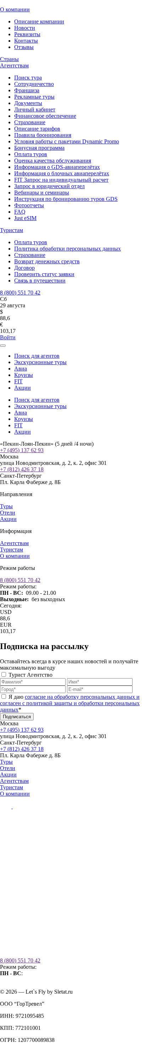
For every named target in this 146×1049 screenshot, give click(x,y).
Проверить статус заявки (44, 274)
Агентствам (14, 65)
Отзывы (24, 47)
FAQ (20, 212)
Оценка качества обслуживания (52, 161)
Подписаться (17, 716)
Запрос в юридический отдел (49, 186)
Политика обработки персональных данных (67, 249)
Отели (7, 513)
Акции (22, 388)
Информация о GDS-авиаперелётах (57, 167)
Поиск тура (28, 78)
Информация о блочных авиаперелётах (61, 173)
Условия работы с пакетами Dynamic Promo (66, 141)
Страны (9, 59)
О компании (15, 9)
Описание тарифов (37, 129)
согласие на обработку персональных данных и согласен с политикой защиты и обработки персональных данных (70, 703)
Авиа (20, 369)
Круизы (23, 375)
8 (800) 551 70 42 (20, 293)
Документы (28, 103)
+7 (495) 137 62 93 (22, 450)
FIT (18, 381)
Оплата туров (30, 154)
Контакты (26, 41)
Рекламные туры (34, 97)
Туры (6, 506)
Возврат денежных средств (47, 261)
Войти (8, 337)
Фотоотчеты (29, 205)
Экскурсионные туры (40, 362)
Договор (24, 268)
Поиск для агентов (37, 356)
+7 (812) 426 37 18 (22, 469)
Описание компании (39, 21)
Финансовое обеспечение (45, 116)
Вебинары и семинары (41, 193)
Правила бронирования (42, 135)
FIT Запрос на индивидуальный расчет (61, 180)
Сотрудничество (34, 84)
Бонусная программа (39, 148)
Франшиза (26, 90)
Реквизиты (27, 34)
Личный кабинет (34, 109)
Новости (24, 28)
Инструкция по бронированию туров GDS (66, 199)
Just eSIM (25, 218)
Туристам (11, 230)
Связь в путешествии (40, 281)
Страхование (29, 122)
